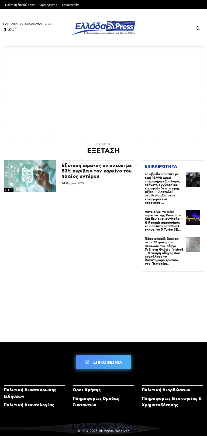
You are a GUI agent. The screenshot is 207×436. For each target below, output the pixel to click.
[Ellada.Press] (103, 27)
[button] (197, 28)
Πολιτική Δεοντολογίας (29, 404)
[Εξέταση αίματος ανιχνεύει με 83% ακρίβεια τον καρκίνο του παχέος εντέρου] (30, 176)
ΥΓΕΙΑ (8, 190)
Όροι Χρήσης (87, 389)
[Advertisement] (103, 92)
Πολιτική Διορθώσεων (166, 389)
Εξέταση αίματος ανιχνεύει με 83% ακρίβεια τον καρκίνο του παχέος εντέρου (96, 171)
